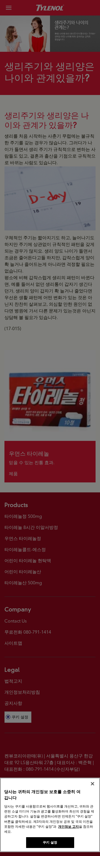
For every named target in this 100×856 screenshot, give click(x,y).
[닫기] (92, 784)
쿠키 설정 (50, 842)
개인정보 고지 (68, 827)
